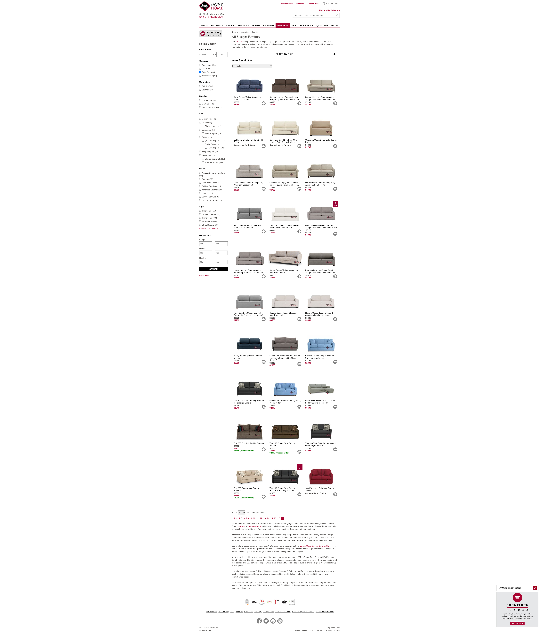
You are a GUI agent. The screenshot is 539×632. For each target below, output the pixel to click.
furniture (239, 41)
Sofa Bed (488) (208, 72)
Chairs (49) (207, 122)
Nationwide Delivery (328, 10)
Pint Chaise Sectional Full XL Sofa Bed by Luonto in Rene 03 (320, 401)
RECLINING (268, 25)
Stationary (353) (209, 65)
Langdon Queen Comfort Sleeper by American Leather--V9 (284, 226)
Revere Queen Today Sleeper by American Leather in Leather (319, 314)
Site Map (258, 612)
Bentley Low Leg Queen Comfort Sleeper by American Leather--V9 (284, 98)
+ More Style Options (208, 228)
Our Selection (211, 612)
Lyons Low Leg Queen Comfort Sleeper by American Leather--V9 (248, 271)
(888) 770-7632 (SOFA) (211, 14)
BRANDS (256, 25)
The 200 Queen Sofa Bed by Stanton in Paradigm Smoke (282, 489)
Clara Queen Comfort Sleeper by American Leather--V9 (248, 183)
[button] (535, 588)
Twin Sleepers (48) (213, 133)
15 (271, 518)
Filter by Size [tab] (284, 54)
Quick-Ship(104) (209, 100)
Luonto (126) (207, 193)
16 (275, 518)
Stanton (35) (207, 179)
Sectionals (217, 25)
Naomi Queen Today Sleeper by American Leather (284, 271)
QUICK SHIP (322, 25)
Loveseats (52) (208, 130)
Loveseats (243, 25)
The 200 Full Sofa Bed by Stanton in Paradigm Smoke (249, 401)
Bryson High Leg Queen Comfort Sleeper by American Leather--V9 (320, 98)
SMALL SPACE (306, 25)
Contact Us (300, 3)
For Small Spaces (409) (212, 107)
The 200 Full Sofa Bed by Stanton (249, 443)
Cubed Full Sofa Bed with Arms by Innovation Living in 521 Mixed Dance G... (285, 357)
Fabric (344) (207, 86)
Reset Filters (205, 275)
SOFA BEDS (282, 25)
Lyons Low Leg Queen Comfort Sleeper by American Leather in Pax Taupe (321, 227)
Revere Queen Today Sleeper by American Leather (284, 314)
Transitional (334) (210, 218)
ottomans (241, 526)
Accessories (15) (209, 76)
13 (264, 518)
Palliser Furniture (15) (211, 186)
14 (268, 518)
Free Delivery (224, 612)
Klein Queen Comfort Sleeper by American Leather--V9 (248, 226)
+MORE (334, 25)
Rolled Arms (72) (209, 221)
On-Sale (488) (208, 104)
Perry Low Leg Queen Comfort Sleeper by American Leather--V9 (248, 314)
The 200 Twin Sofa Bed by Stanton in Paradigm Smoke (320, 444)
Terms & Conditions (283, 612)
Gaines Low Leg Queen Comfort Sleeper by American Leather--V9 (284, 183)
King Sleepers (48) (210, 151)
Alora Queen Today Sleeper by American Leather (247, 98)
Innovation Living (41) (211, 183)
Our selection (243, 32)
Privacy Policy (268, 612)
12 (261, 518)
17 (279, 518)
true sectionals (254, 526)
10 (254, 518)
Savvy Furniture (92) (211, 197)
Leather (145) (208, 90)
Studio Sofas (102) (213, 144)
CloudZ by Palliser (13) (212, 200)
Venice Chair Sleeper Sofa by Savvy (316, 546)
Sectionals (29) (208, 155)
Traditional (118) (209, 211)
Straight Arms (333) (210, 225)
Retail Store (313, 3)
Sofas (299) (207, 137)
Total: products (255, 512)
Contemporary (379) (211, 214)
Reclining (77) (208, 69)
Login (290, 3)
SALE (293, 25)
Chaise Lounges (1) (213, 126)
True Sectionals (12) (214, 162)
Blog (232, 612)
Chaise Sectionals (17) (215, 159)
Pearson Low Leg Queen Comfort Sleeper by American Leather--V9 (320, 271)
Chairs (230, 25)
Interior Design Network (325, 612)
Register (284, 3)
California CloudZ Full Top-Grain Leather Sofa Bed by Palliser (284, 141)
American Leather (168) (212, 190)
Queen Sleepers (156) (215, 141)
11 (258, 518)
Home (234, 32)
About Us (239, 612)
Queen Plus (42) (209, 119)
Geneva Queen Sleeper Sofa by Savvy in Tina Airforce (319, 356)
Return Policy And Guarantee (303, 612)
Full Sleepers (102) (216, 148)
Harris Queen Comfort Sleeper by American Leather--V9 (320, 183)
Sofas (204, 25)
